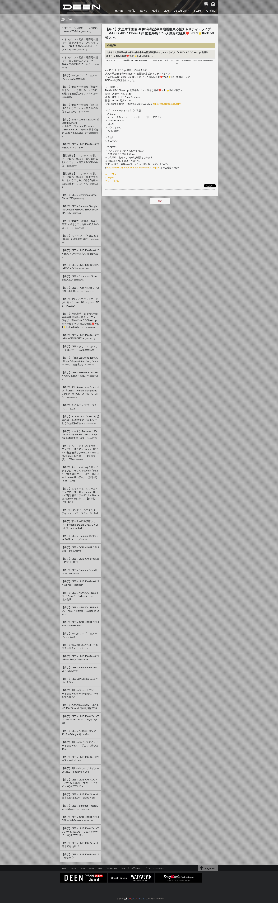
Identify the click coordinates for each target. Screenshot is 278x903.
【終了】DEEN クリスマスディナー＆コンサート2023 (80, 348)
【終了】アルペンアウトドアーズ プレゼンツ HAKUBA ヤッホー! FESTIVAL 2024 (80, 302)
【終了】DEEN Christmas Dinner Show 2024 (79, 278)
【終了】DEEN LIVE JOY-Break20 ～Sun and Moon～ (80, 759)
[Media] (156, 11)
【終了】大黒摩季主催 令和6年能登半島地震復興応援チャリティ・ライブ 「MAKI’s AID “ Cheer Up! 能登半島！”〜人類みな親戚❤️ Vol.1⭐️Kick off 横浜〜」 (80, 320)
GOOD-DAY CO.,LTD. (136, 898)
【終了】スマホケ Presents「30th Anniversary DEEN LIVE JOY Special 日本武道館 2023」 (80, 434)
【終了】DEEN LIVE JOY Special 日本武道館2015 (80, 845)
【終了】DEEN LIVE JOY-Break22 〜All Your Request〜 (80, 583)
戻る (160, 201)
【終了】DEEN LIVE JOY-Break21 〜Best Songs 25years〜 (80, 658)
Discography (111, 868)
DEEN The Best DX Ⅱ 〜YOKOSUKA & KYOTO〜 (79, 30)
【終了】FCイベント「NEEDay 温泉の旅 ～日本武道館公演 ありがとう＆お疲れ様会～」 (80, 419)
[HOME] (119, 11)
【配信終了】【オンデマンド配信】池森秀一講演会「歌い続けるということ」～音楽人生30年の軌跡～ (80, 160)
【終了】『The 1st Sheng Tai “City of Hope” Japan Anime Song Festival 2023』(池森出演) (80, 361)
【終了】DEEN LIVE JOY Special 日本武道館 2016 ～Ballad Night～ (80, 796)
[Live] (166, 11)
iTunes (213, 4)
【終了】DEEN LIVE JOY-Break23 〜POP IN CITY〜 (80, 560)
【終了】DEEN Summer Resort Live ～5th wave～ (80, 807)
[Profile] (131, 11)
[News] (143, 11)
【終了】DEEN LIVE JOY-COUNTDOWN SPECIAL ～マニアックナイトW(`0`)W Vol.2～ (80, 831)
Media (91, 868)
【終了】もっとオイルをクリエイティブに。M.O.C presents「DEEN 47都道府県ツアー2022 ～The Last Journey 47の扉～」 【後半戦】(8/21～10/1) (80, 474)
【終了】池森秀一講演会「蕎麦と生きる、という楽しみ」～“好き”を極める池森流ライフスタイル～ (80, 92)
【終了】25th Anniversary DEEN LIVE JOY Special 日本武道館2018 (80, 707)
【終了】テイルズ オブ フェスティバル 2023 (79, 407)
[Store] (197, 11)
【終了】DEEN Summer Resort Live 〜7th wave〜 (80, 572)
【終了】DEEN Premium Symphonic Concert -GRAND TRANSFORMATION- (80, 209)
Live (100, 868)
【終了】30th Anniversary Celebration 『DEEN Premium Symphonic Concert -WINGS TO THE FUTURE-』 (80, 392)
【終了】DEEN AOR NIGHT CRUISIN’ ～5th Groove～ (80, 549)
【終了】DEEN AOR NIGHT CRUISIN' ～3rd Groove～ (80, 819)
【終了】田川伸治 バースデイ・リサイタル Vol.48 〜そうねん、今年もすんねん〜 (80, 693)
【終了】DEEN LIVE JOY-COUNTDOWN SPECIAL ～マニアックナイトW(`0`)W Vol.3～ (80, 783)
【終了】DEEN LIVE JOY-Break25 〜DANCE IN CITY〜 (80, 337)
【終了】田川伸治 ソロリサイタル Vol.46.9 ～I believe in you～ (80, 770)
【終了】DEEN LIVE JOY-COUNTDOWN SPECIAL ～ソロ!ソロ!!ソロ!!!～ (80, 719)
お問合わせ (136, 868)
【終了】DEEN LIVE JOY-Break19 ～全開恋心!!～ (80, 856)
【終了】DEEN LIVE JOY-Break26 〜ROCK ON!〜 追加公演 (80, 253)
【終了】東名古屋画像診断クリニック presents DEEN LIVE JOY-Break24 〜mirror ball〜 (80, 524)
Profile (73, 868)
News (82, 868)
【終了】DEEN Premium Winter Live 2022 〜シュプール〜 (80, 538)
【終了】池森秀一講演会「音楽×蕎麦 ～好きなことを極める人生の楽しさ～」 (80, 224)
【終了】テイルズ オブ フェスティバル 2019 (79, 635)
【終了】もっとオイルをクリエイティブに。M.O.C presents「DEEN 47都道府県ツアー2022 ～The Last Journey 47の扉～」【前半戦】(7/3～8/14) (80, 495)
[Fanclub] (211, 11)
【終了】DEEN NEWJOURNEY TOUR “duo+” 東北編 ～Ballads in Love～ (80, 610)
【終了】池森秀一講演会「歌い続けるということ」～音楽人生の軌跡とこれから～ (80, 108)
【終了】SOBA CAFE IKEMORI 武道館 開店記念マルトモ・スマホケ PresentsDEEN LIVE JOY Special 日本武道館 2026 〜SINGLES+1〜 (80, 128)
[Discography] (181, 11)
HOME (82, 7)
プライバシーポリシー (154, 868)
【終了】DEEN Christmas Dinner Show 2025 (79, 197)
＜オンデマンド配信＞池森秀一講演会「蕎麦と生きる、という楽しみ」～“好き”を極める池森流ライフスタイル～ (80, 44)
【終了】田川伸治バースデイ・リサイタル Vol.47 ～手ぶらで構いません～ (80, 745)
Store (123, 868)
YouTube (206, 4)
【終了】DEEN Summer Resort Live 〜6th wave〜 (80, 669)
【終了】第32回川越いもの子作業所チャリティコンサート (80, 647)
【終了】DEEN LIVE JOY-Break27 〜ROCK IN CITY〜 (80, 146)
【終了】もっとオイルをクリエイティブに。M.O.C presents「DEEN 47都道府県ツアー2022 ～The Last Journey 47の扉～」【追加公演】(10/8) (80, 453)
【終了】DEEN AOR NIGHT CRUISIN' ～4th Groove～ (80, 624)
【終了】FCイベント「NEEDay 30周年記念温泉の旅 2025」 (80, 238)
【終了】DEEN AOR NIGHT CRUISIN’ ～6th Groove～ (80, 289)
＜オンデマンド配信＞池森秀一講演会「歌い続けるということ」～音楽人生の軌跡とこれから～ (80, 62)
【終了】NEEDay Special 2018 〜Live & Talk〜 (80, 681)
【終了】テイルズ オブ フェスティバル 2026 (79, 77)
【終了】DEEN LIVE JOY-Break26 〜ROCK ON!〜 (80, 267)
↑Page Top (208, 868)
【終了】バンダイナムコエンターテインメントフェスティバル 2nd (80, 512)
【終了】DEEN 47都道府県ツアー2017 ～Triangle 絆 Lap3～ (80, 733)
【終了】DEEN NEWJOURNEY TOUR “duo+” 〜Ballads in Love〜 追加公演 (80, 596)
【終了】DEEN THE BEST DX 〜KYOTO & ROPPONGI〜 (80, 375)
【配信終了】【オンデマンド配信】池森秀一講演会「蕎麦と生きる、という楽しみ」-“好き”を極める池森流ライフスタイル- (80, 180)
